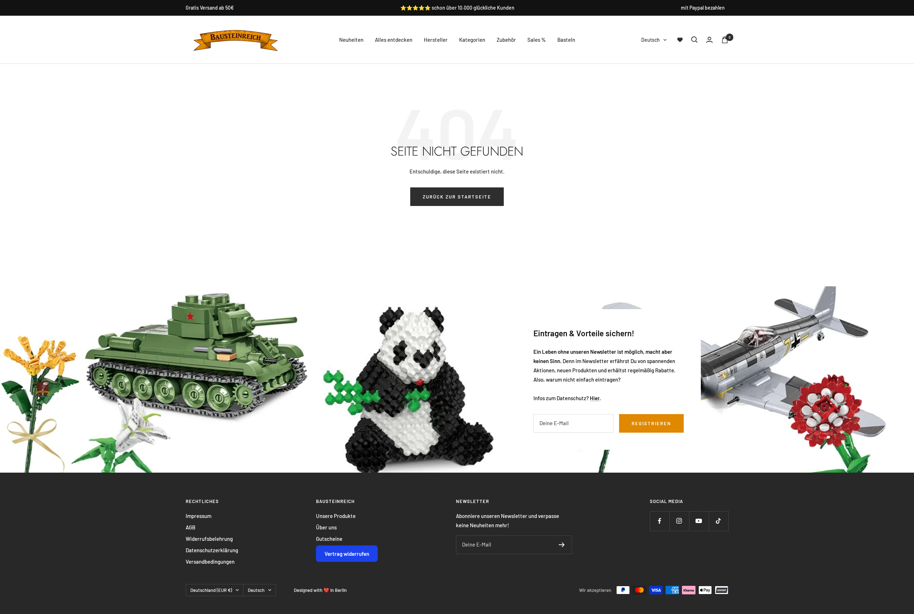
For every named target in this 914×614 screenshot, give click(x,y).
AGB (190, 527)
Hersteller (436, 39)
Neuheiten (351, 39)
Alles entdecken (393, 39)
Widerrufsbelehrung (209, 538)
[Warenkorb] (724, 39)
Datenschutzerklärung (212, 550)
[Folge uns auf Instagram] (679, 521)
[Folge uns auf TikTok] (718, 521)
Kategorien (472, 39)
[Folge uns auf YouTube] (699, 521)
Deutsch (650, 40)
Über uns (326, 527)
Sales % (536, 39)
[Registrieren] (562, 544)
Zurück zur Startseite (457, 197)
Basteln (566, 39)
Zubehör (506, 39)
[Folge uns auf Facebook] (659, 521)
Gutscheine (329, 538)
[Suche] (694, 39)
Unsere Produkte (336, 516)
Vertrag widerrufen (347, 553)
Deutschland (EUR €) (211, 590)
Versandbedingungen (210, 561)
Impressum (198, 516)
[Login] (709, 40)
